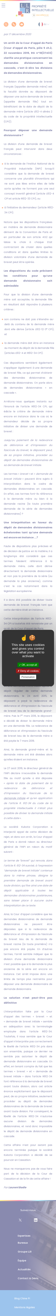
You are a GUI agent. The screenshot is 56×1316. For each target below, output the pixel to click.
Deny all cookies (29, 670)
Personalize (28, 677)
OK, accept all (29, 664)
